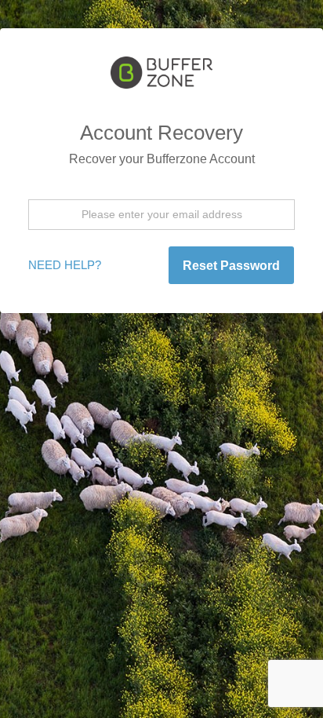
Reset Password (231, 265)
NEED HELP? (64, 265)
